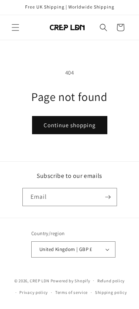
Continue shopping (70, 125)
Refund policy (111, 280)
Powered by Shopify (70, 280)
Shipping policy (111, 292)
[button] (15, 27)
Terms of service (71, 292)
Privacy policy (33, 292)
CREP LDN (39, 280)
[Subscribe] (108, 197)
